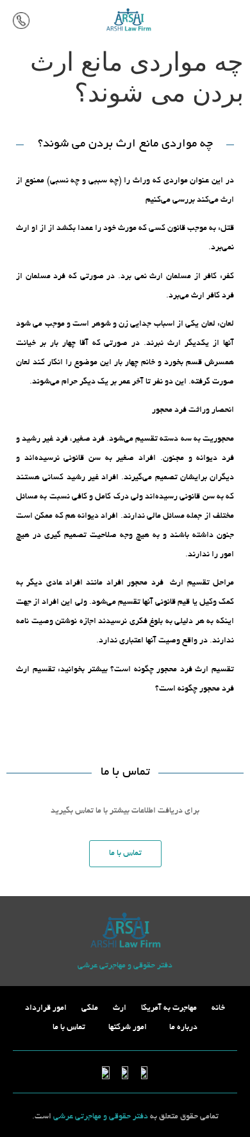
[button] (235, 20)
